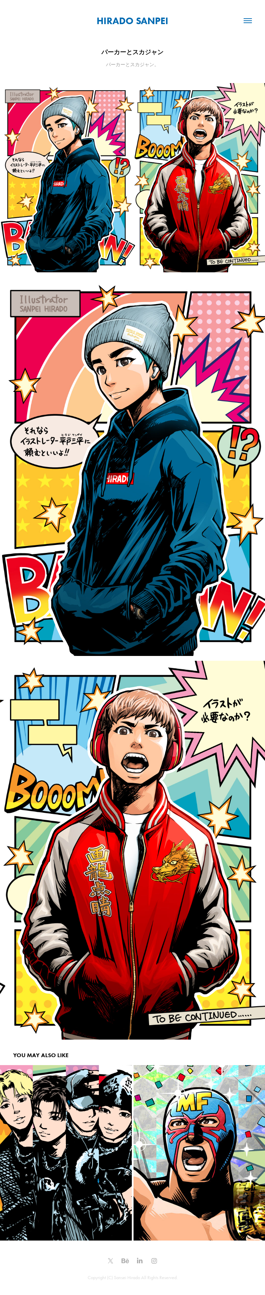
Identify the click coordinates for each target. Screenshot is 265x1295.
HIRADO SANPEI (132, 21)
